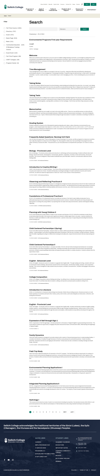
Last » (72, 412)
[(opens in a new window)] (4, 460)
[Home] (14, 6)
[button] (30, 10)
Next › (65, 412)
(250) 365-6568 (82, 447)
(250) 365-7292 (82, 443)
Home (5, 15)
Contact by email (83, 451)
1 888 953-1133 (82, 444)
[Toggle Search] (81, 4)
